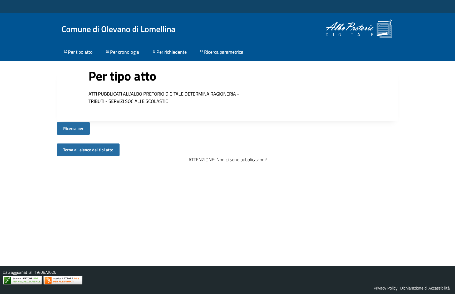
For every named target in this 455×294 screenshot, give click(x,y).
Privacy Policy (386, 288)
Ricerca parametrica (223, 52)
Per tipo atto (80, 52)
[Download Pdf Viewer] (22, 280)
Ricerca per (73, 128)
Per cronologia (124, 52)
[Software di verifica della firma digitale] (63, 280)
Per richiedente (171, 52)
